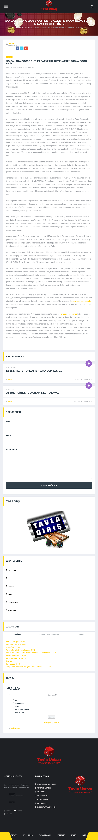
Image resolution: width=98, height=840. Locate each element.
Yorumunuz (11, 450)
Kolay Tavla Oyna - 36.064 (15, 641)
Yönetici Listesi (43, 788)
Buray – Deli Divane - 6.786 (16, 655)
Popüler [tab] (17, 634)
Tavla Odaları (13, 602)
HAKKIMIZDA (28, 835)
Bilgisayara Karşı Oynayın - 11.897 (18, 644)
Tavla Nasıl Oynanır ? (46, 784)
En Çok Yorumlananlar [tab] (49, 634)
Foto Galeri (12, 570)
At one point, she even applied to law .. (32, 393)
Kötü (17, 707)
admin (11, 43)
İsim (8, 422)
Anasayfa (19, 27)
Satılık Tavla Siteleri (46, 807)
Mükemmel (19, 704)
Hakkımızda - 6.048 (13, 664)
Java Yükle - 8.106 (13, 647)
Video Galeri (12, 610)
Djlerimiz (40, 792)
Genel (26, 27)
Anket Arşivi (15, 728)
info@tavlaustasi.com (16, 796)
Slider (10, 594)
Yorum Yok (19, 713)
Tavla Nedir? (42, 796)
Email (8, 436)
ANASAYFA (13, 835)
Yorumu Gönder (49, 485)
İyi (16, 701)
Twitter (19, 811)
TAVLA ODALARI (45, 835)
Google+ (9, 814)
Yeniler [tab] (81, 634)
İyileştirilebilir (22, 710)
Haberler (11, 586)
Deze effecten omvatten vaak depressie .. (34, 370)
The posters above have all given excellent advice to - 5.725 (29, 667)
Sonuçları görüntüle (51, 723)
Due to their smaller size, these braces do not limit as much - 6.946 (31, 653)
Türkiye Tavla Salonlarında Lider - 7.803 (20, 650)
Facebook (8, 811)
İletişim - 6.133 (11, 661)
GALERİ (74, 835)
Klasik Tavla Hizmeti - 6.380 (16, 658)
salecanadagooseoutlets (81, 301)
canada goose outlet (68, 314)
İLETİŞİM (85, 835)
